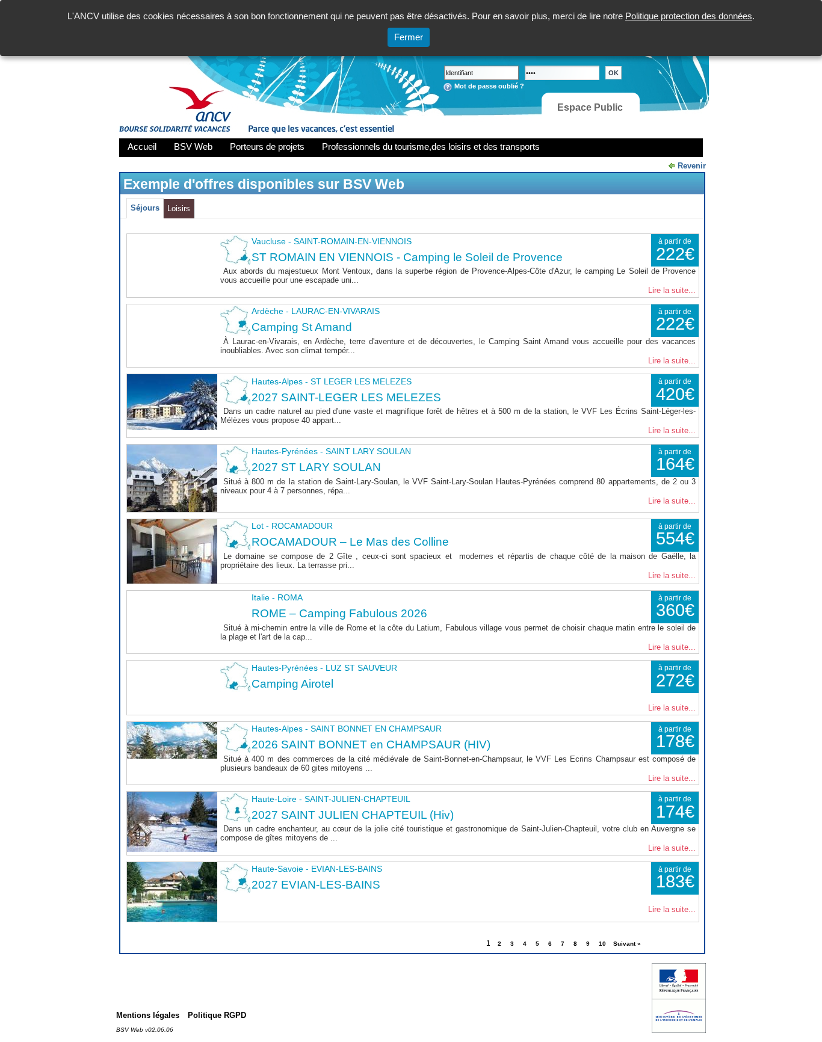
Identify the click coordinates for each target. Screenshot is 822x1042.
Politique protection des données (688, 16)
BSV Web (193, 146)
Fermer (408, 37)
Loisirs (178, 208)
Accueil (142, 146)
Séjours (145, 207)
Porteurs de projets (267, 146)
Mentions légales (147, 1015)
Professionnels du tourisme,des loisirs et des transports (431, 146)
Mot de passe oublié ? (489, 86)
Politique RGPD (217, 1015)
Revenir (692, 165)
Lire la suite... (672, 290)
